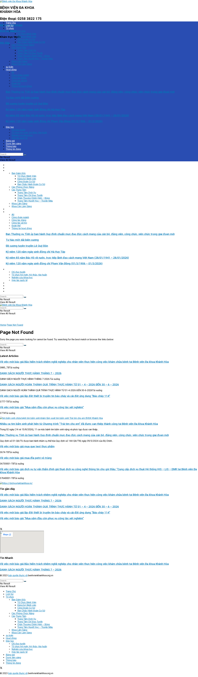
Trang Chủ (11, 22)
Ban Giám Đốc (19, 31)
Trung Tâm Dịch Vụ (26, 50)
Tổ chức (10, 28)
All (13, 72)
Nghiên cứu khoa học (22, 135)
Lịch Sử (9, 25)
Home (3, 325)
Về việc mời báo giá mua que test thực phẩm (27, 446)
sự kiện (9, 67)
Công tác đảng (19, 78)
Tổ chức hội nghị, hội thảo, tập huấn (29, 132)
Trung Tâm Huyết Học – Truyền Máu (35, 58)
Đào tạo (10, 127)
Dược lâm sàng (13, 143)
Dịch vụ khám (8, 31)
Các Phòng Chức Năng (23, 44)
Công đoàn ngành (20, 75)
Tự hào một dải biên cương (22, 97)
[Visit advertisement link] (16, 483)
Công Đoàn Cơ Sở (26, 39)
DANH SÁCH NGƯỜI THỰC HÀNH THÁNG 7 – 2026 (30, 373)
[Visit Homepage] (16, 1)
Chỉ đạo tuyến (18, 129)
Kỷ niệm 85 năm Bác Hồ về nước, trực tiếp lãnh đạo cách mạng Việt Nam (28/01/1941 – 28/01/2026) (67, 115)
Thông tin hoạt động (22, 86)
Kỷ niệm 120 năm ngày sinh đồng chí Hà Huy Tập (35, 109)
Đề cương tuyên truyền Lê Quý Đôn (27, 103)
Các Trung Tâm (19, 47)
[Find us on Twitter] (1, 529)
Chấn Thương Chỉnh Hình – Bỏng (33, 56)
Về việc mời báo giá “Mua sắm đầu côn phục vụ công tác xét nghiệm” (42, 407)
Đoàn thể (16, 83)
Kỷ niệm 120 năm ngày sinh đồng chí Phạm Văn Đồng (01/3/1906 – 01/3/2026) (54, 121)
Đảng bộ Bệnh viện (26, 36)
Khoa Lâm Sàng (19, 61)
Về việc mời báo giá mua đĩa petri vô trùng (26, 458)
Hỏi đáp (5, 43)
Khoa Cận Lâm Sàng (22, 64)
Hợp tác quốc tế (19, 138)
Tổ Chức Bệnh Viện (26, 33)
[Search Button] (25, 297)
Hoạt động (11, 69)
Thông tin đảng (13, 149)
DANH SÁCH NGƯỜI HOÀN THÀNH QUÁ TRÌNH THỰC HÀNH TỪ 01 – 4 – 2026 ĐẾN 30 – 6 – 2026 (59, 384)
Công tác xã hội (19, 80)
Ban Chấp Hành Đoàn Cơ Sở (31, 42)
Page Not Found (15, 325)
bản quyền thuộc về (18, 575)
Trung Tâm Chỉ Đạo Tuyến (30, 53)
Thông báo (11, 146)
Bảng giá (10, 140)
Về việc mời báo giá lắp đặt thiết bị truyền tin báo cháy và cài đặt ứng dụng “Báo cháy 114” (55, 396)
